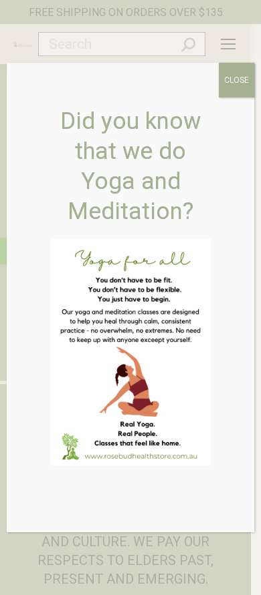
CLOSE (236, 80)
